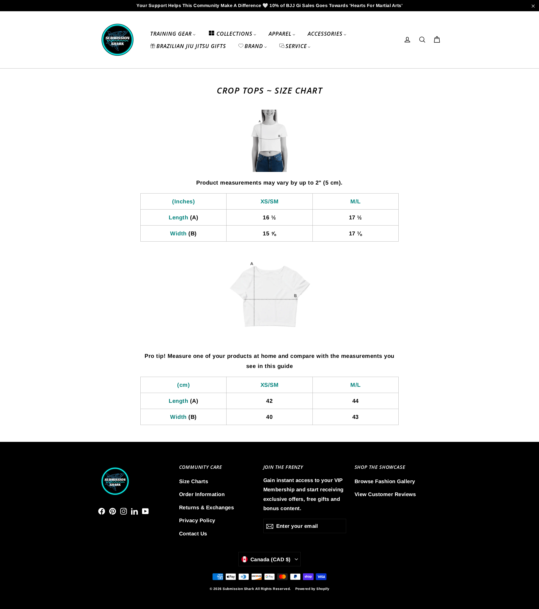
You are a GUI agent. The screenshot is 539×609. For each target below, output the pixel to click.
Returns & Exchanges (206, 507)
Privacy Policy (197, 520)
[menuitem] (173, 33)
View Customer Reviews (385, 494)
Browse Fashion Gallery (385, 481)
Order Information (202, 494)
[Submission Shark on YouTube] (145, 511)
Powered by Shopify (312, 589)
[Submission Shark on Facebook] (101, 511)
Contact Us (193, 534)
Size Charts (193, 481)
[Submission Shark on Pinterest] (112, 511)
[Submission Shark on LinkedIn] (134, 511)
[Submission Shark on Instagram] (123, 511)
